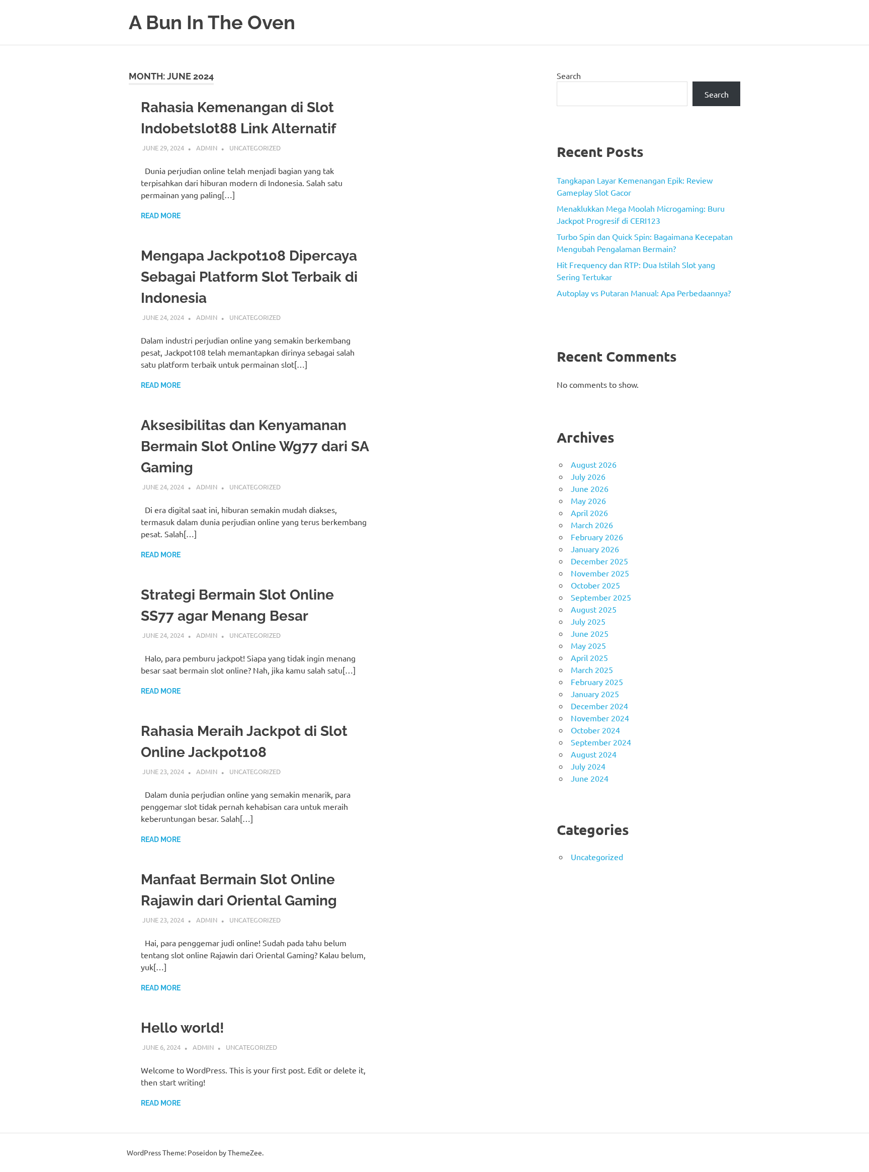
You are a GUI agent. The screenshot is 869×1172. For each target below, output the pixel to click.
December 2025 (599, 561)
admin (206, 147)
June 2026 (590, 488)
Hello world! (182, 1028)
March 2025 (592, 669)
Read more (161, 216)
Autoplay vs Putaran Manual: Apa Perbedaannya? (644, 293)
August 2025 (594, 609)
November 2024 (600, 718)
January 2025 (595, 694)
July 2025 (588, 621)
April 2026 (589, 513)
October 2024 (595, 730)
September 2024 (601, 742)
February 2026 (597, 537)
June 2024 (590, 778)
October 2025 (595, 585)
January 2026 (595, 549)
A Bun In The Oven (212, 22)
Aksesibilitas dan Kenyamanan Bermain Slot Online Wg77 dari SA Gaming (255, 446)
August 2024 (594, 754)
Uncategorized (255, 147)
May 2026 (588, 500)
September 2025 (601, 597)
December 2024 (599, 706)
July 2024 (588, 766)
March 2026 (592, 525)
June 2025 (590, 633)
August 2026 (594, 464)
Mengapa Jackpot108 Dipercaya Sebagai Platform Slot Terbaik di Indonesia (249, 276)
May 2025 (588, 645)
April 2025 (589, 657)
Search (569, 75)
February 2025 (597, 682)
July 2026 (588, 476)
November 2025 (600, 573)
